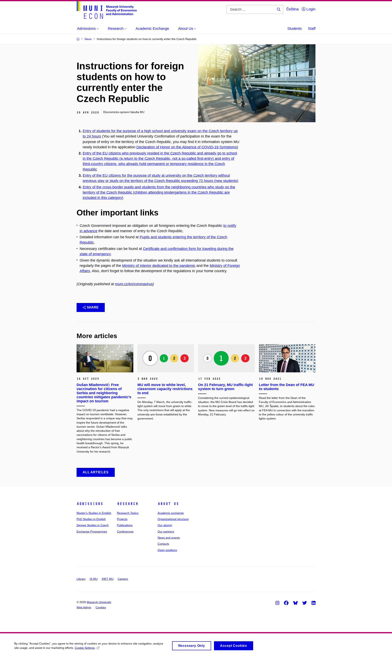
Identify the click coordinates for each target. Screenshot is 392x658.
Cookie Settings (85, 647)
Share (93, 307)
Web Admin (84, 607)
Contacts (163, 543)
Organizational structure (173, 519)
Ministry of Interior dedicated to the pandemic (158, 266)
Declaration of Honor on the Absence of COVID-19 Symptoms (186, 147)
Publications (125, 525)
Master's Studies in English (94, 513)
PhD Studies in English (91, 519)
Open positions (167, 550)
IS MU (94, 578)
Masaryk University (99, 602)
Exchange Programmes (92, 531)
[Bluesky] (295, 603)
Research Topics (127, 513)
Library (81, 578)
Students (294, 29)
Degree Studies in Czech (93, 525)
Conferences (125, 531)
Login (310, 9)
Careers (123, 578)
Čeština (292, 9)
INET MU (108, 578)
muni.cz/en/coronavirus (134, 284)
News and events (169, 537)
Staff (311, 29)
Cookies (101, 607)
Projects (122, 519)
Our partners (166, 531)
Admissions (90, 504)
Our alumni (165, 525)
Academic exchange (171, 513)
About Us (168, 504)
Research (127, 504)
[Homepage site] (107, 10)
